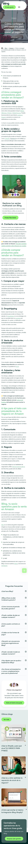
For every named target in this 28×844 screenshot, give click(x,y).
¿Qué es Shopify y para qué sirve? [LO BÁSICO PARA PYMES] (11, 748)
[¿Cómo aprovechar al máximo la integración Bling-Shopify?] (14, 797)
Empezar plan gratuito (14, 838)
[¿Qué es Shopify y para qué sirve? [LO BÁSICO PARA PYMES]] (13, 733)
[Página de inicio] (6, 3)
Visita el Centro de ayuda (14, 703)
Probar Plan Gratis (10, 217)
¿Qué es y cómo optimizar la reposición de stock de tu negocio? (11, 780)
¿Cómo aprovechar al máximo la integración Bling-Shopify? (12, 811)
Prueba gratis (9, 7)
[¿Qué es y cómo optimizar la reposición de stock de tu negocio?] (13, 765)
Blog (6, 48)
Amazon (11, 48)
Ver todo (6, 719)
